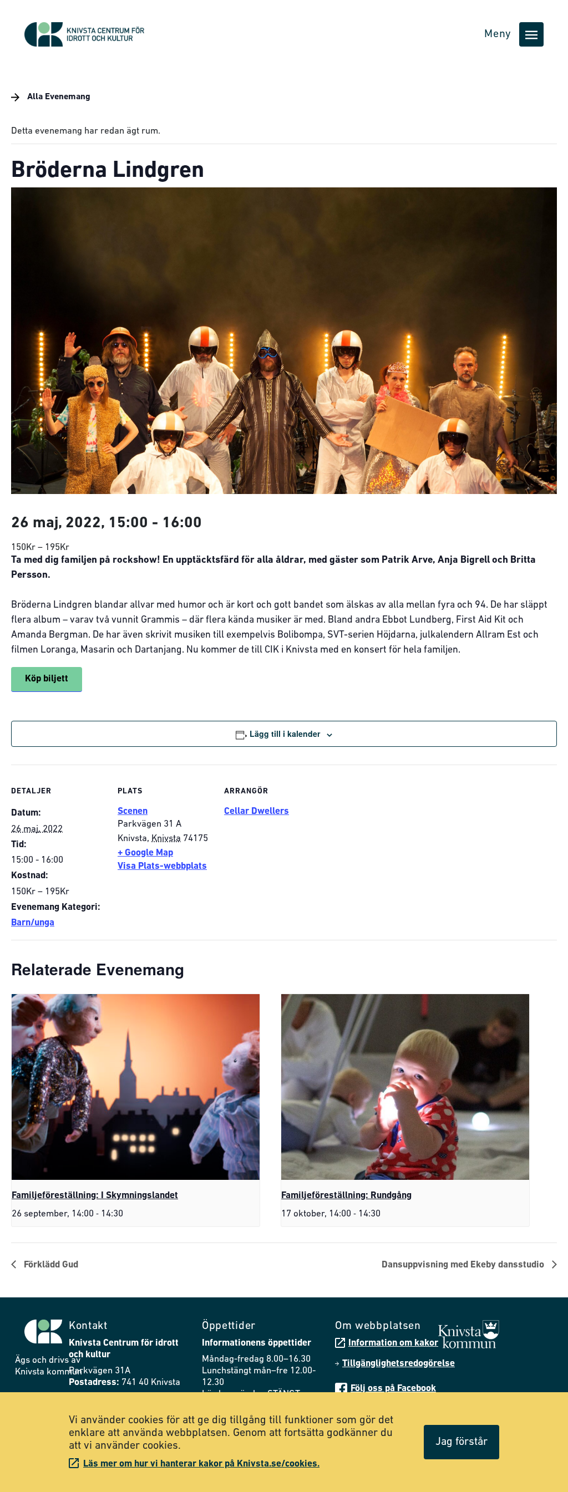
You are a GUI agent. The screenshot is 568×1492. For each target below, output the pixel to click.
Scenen (133, 811)
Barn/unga (32, 923)
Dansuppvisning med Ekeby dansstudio (464, 1265)
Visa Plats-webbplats (162, 866)
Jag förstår (461, 1442)
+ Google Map (145, 853)
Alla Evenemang (57, 97)
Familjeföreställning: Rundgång (346, 1195)
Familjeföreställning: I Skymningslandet (95, 1195)
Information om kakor (393, 1343)
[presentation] (136, 1087)
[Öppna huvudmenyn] (531, 34)
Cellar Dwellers (256, 811)
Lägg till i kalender (285, 733)
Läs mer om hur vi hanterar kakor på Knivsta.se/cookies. (201, 1464)
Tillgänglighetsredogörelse (398, 1363)
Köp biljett (46, 679)
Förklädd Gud (50, 1265)
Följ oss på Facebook (393, 1388)
